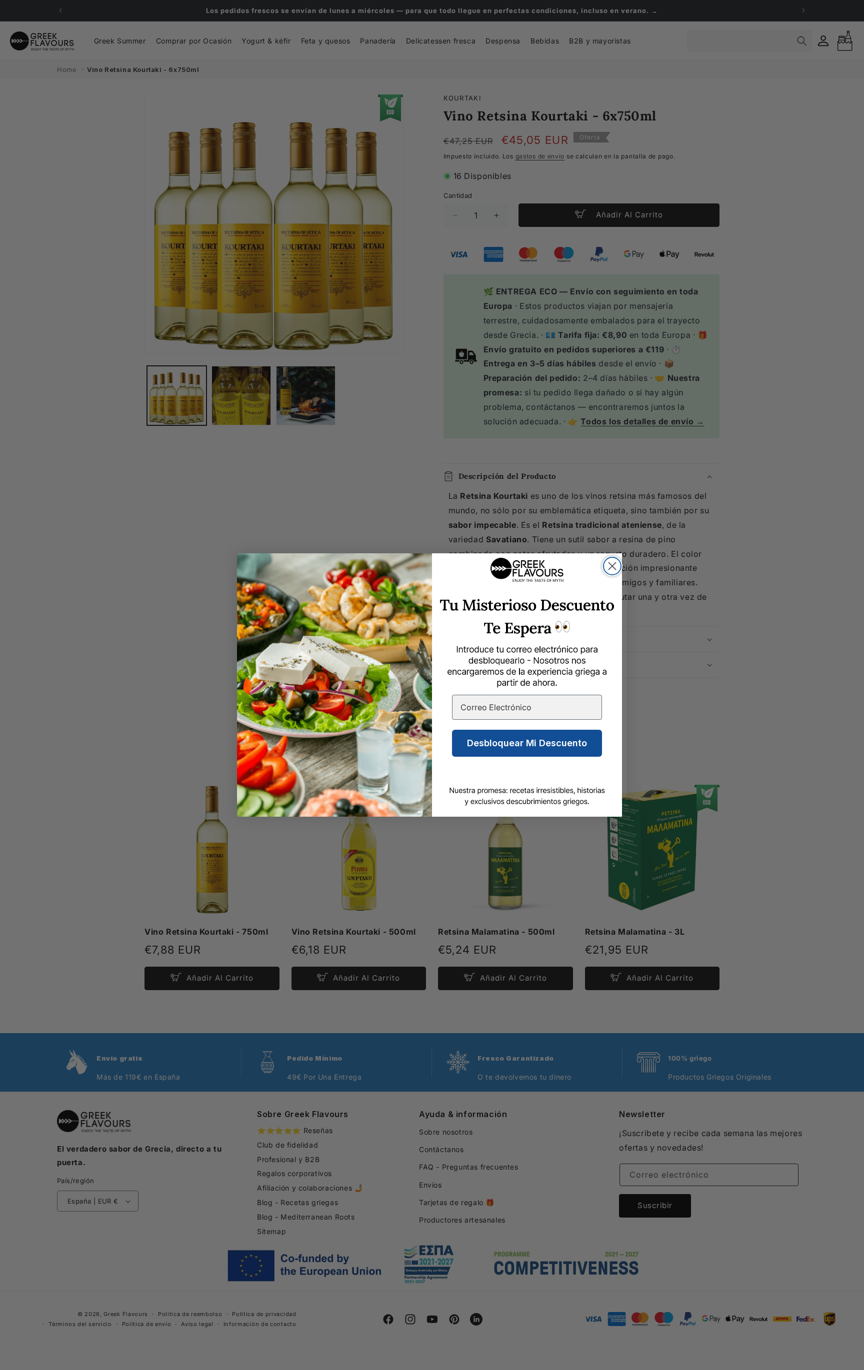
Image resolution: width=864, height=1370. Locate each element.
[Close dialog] (612, 566)
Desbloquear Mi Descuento (527, 743)
